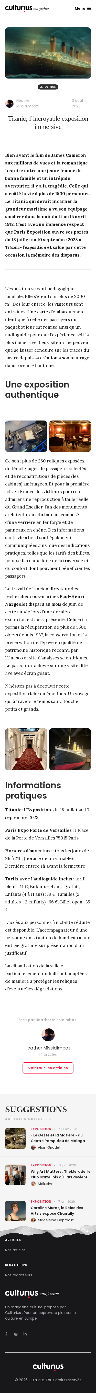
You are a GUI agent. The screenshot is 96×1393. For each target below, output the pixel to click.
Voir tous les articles (48, 1067)
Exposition (48, 87)
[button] (83, 8)
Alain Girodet (49, 1147)
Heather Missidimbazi (57, 1019)
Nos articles (15, 1250)
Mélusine (46, 1183)
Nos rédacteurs (18, 1275)
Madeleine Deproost (56, 1220)
